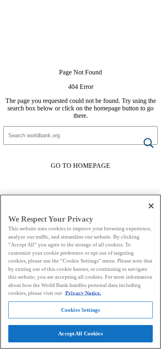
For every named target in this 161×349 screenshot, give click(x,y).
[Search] (142, 143)
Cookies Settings (80, 310)
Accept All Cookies (80, 333)
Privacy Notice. (83, 293)
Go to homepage (80, 165)
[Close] (151, 206)
